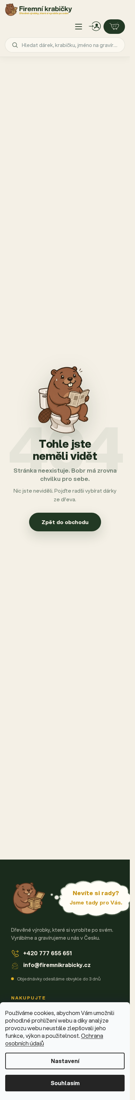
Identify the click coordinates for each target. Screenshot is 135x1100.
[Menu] (78, 26)
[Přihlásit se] (95, 27)
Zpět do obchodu (65, 522)
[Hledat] (14, 44)
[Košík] (114, 26)
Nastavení (65, 1061)
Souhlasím (65, 1083)
